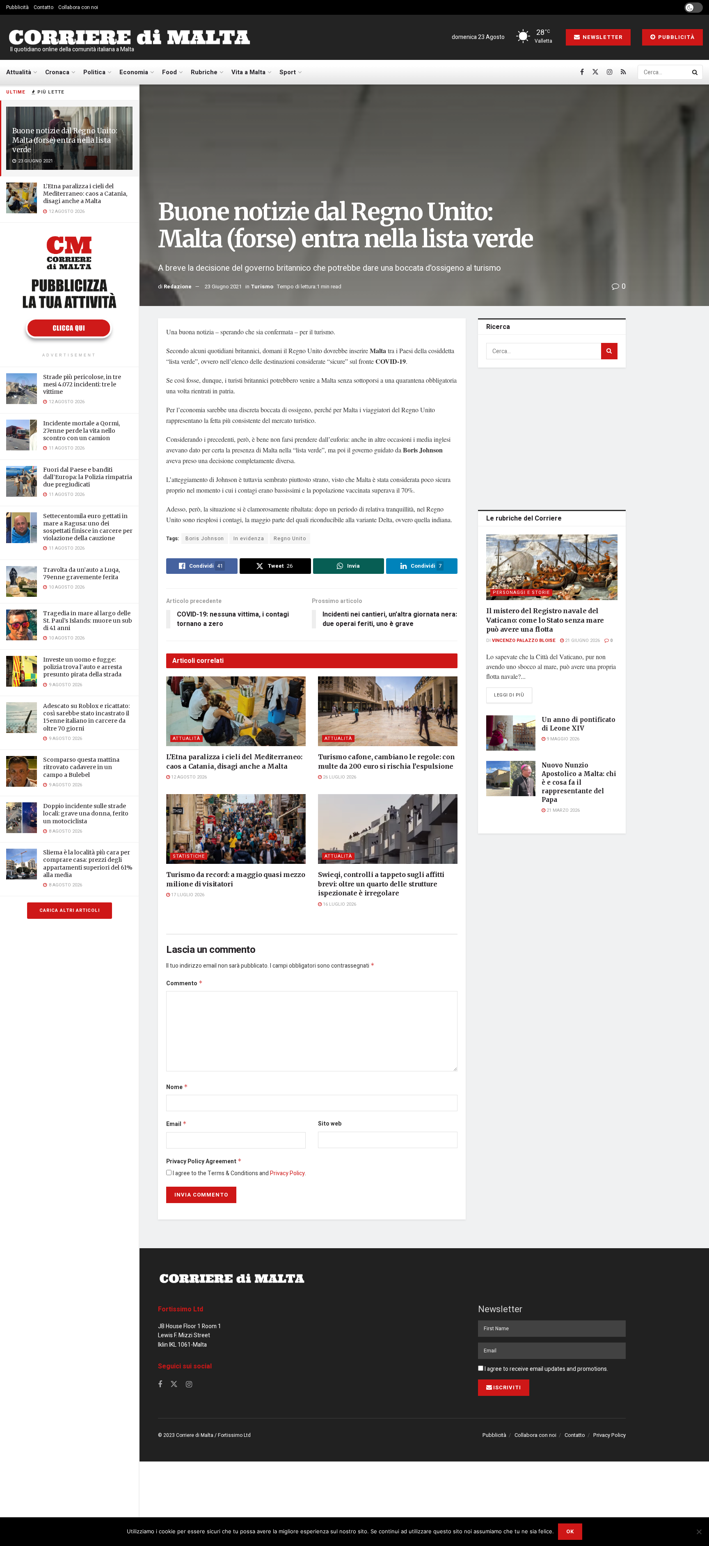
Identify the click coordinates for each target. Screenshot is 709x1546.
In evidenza (248, 538)
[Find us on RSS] (623, 72)
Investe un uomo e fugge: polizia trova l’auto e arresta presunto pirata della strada (82, 667)
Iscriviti (507, 1387)
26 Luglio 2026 (339, 777)
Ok (570, 1531)
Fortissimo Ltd (180, 1309)
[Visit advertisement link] (69, 289)
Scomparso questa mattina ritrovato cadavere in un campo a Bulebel (81, 767)
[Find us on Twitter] (595, 72)
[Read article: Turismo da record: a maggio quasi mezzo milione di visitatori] (236, 829)
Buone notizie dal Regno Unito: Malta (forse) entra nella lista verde (64, 140)
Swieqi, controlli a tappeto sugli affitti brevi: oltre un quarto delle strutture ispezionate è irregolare (381, 883)
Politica (94, 72)
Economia (133, 72)
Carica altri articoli (69, 910)
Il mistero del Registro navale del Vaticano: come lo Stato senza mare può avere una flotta (545, 620)
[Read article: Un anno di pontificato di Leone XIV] (510, 733)
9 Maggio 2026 (562, 738)
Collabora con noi (78, 7)
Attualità (18, 72)
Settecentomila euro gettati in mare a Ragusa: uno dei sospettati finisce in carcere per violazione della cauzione (88, 527)
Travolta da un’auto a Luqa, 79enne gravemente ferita (81, 573)
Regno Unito (290, 538)
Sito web (329, 1123)
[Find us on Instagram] (610, 72)
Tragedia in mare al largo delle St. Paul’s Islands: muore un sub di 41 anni (87, 621)
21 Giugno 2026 (582, 640)
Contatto (43, 7)
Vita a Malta (248, 72)
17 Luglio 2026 (187, 894)
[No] (699, 1532)
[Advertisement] (552, 437)
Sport (287, 72)
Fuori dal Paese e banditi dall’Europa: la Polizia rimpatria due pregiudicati (87, 477)
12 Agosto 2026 (188, 777)
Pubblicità (17, 7)
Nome (177, 1087)
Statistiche (189, 856)
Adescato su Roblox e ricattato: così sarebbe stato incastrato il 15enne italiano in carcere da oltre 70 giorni (86, 717)
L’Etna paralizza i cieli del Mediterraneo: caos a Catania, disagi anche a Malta (85, 194)
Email (176, 1124)
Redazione (178, 286)
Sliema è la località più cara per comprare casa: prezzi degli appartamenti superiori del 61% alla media (88, 864)
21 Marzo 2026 (562, 810)
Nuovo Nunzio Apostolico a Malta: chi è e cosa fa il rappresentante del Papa (579, 782)
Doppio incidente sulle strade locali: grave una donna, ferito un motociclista (85, 813)
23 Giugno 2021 (223, 286)
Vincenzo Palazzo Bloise (524, 640)
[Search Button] (695, 72)
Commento (184, 983)
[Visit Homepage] (129, 37)
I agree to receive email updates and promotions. (545, 1369)
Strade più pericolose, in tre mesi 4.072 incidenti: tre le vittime (82, 384)
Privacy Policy (287, 1173)
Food (169, 72)
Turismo (262, 286)
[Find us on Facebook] (582, 72)
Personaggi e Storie (521, 592)
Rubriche (204, 72)
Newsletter (601, 37)
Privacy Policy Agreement (204, 1161)
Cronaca (57, 72)
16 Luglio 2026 (339, 904)
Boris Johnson (204, 538)
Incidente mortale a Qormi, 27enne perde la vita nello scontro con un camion (81, 431)
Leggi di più (513, 695)
